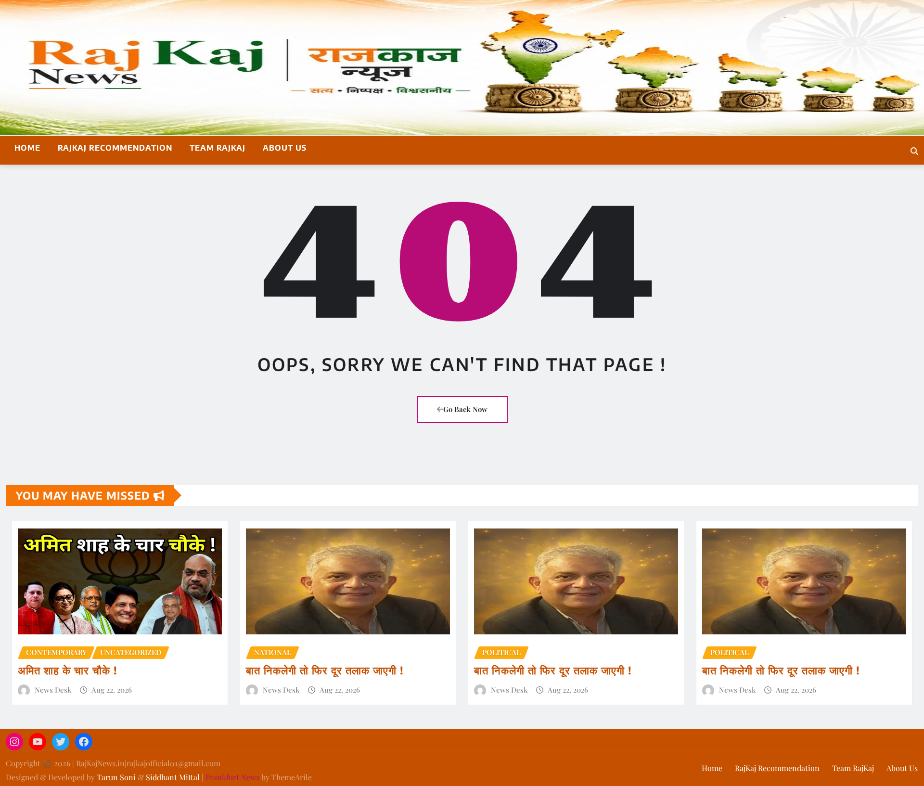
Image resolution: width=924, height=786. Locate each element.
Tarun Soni (116, 777)
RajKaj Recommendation (115, 148)
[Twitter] (60, 741)
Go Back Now (465, 409)
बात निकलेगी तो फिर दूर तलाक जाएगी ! (325, 670)
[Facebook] (83, 741)
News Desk (53, 690)
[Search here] (914, 151)
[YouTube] (37, 741)
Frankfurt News (232, 777)
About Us (285, 148)
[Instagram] (14, 741)
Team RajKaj (217, 148)
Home (27, 148)
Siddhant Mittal (173, 777)
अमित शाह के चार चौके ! (67, 670)
